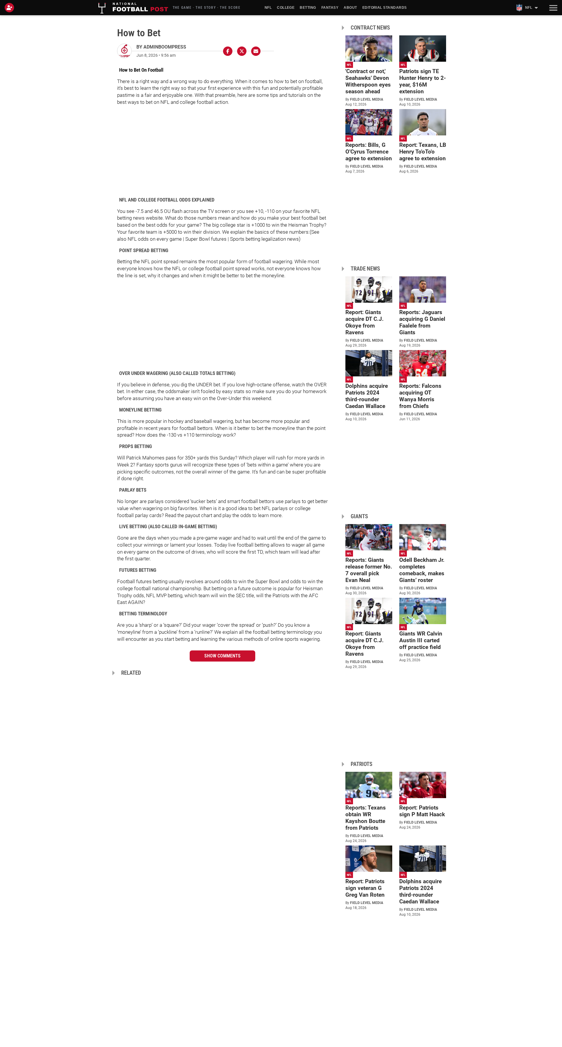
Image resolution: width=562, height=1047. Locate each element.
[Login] (10, 7)
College (285, 8)
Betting (308, 8)
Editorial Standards (384, 8)
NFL (268, 8)
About (350, 8)
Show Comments (222, 656)
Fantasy (329, 8)
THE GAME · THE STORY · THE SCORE (207, 8)
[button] (552, 7)
